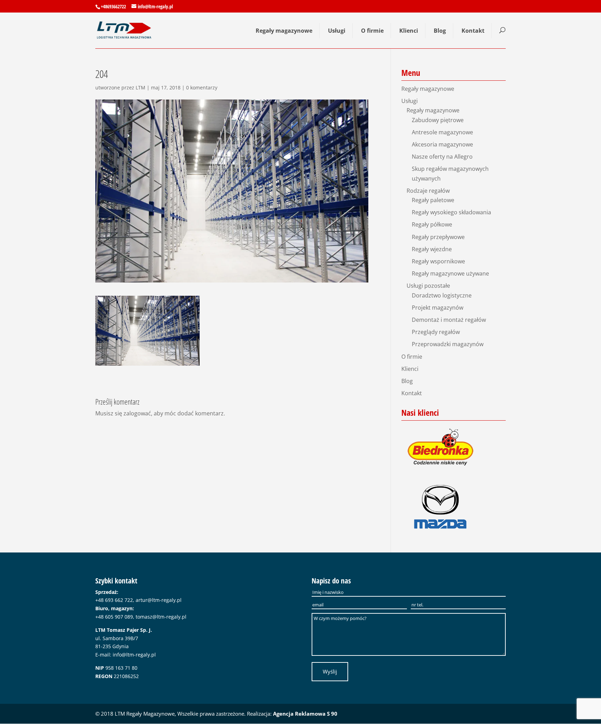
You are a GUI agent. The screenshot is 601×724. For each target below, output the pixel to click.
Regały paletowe (433, 200)
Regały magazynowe (284, 30)
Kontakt (473, 30)
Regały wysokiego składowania (451, 212)
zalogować (137, 413)
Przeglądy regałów (436, 332)
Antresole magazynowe (442, 132)
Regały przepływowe (438, 237)
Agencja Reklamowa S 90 (305, 713)
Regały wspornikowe (438, 261)
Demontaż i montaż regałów (449, 320)
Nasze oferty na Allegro (442, 156)
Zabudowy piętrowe (438, 120)
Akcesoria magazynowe (442, 144)
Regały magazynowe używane (450, 273)
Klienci (408, 30)
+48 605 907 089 (114, 616)
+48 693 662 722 (114, 600)
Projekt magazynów (437, 307)
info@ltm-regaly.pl (134, 654)
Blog (440, 30)
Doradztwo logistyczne (442, 295)
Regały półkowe (432, 224)
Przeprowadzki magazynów (447, 344)
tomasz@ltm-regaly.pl (161, 616)
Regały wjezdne (432, 249)
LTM (140, 87)
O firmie (372, 30)
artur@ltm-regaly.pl (159, 600)
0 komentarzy (201, 87)
